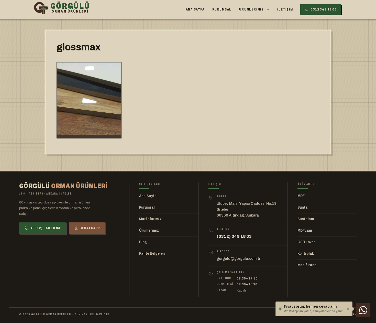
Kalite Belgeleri (152, 253)
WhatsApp (90, 228)
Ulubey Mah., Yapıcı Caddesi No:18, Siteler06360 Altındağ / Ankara (247, 209)
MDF (301, 196)
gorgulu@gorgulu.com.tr (238, 258)
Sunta (302, 207)
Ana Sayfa (195, 9)
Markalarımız (150, 219)
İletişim (285, 9)
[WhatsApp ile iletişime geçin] (363, 310)
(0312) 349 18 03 (45, 228)
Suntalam (305, 219)
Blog (143, 242)
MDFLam (304, 230)
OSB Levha (306, 242)
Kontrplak (305, 253)
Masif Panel (307, 265)
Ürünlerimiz (251, 9)
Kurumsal (221, 9)
